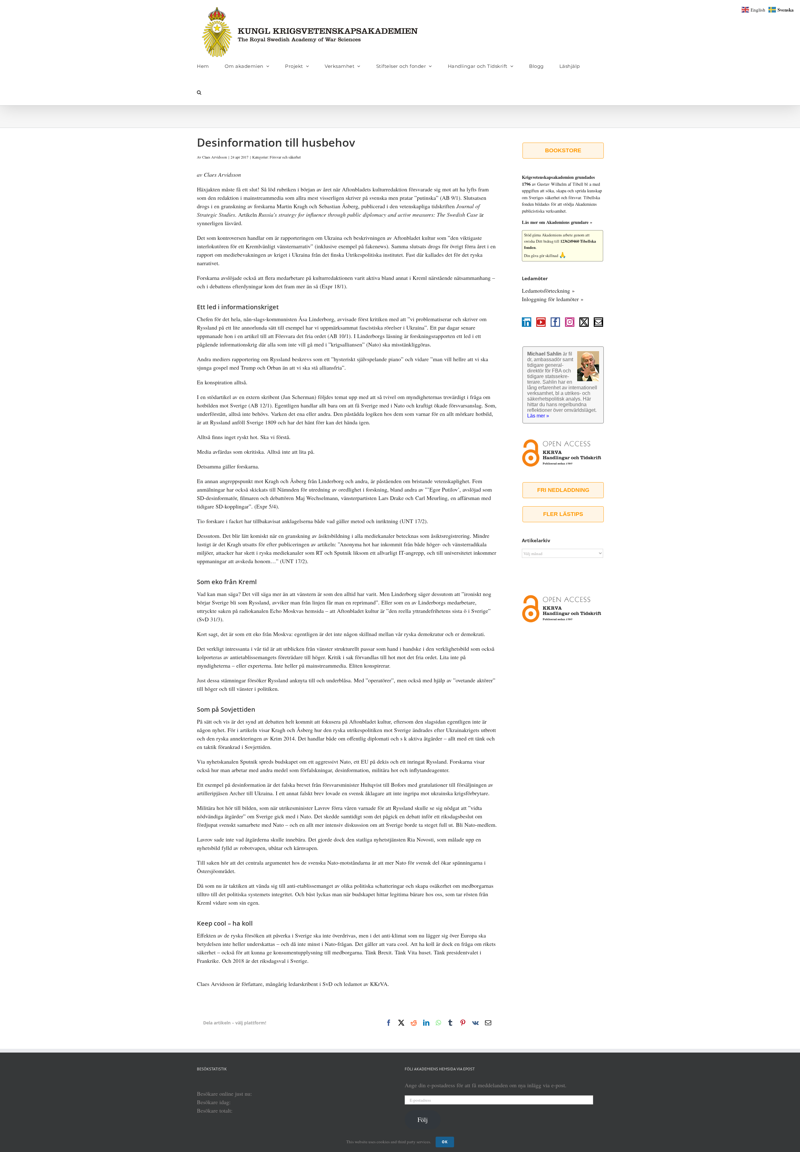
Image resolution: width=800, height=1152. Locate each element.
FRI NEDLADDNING (563, 490)
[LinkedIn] (526, 322)
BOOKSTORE (563, 150)
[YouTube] (541, 322)
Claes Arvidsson (214, 156)
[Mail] (598, 322)
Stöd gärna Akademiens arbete (548, 235)
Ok (445, 1141)
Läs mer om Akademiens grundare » (557, 222)
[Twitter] (584, 322)
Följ (423, 1119)
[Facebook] (555, 322)
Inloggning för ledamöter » (552, 299)
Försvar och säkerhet (285, 156)
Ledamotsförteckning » (548, 290)
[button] (199, 92)
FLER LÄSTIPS (563, 514)
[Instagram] (569, 322)
